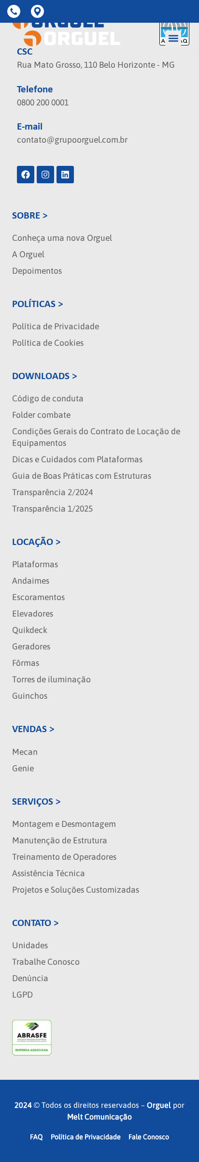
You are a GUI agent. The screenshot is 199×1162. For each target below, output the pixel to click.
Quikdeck (29, 630)
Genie (23, 768)
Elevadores (32, 613)
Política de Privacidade (55, 326)
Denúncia (30, 978)
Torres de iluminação (51, 679)
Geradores (31, 646)
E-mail (30, 127)
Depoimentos (37, 271)
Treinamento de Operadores (64, 857)
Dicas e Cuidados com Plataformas (77, 459)
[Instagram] (45, 174)
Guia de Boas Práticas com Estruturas (81, 476)
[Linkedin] (65, 174)
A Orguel (28, 254)
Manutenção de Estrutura (59, 840)
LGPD (22, 995)
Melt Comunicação (99, 1116)
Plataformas (35, 564)
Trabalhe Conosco (46, 962)
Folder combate (41, 415)
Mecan (25, 752)
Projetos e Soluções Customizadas (75, 890)
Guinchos (29, 696)
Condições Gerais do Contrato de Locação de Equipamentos (96, 437)
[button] (173, 38)
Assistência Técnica (48, 873)
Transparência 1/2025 (52, 509)
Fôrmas (25, 663)
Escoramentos (38, 597)
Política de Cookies (48, 343)
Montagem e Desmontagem (64, 824)
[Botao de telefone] (15, 11)
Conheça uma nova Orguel (62, 238)
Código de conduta (48, 398)
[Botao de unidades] (39, 11)
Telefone (35, 90)
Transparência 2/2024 (52, 492)
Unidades (30, 945)
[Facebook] (25, 174)
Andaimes (30, 581)
